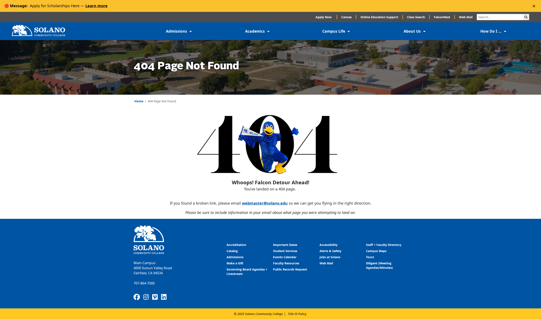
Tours (370, 257)
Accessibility (328, 245)
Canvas (346, 17)
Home (138, 101)
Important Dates (285, 245)
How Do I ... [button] (491, 31)
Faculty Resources (286, 263)
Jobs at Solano (330, 257)
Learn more (96, 5)
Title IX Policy (297, 314)
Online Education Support (379, 17)
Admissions (235, 257)
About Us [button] (413, 31)
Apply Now (324, 17)
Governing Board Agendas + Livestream (247, 271)
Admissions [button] (177, 31)
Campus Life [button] (334, 31)
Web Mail (466, 17)
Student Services (285, 251)
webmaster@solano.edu (265, 203)
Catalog (232, 251)
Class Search (416, 17)
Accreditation (236, 245)
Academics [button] (255, 31)
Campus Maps (376, 251)
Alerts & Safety (330, 251)
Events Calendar (284, 257)
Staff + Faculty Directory (383, 245)
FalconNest (442, 17)
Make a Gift (235, 263)
